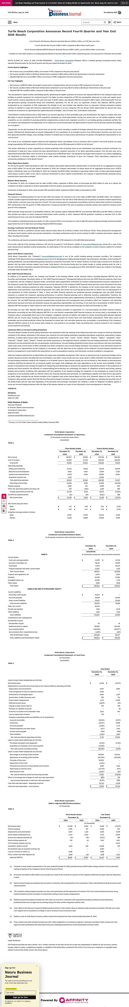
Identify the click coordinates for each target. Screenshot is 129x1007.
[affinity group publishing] (4, 506)
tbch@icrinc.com (14, 395)
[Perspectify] (4, 501)
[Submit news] (4, 496)
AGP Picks (6, 3)
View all (124, 3)
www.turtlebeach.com (39, 259)
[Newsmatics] (4, 510)
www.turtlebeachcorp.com (52, 256)
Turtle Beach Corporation (64, 60)
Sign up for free (20, 997)
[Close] (37, 966)
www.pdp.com (74, 267)
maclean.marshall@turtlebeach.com (21, 415)
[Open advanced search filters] (109, 22)
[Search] (105, 22)
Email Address (11, 989)
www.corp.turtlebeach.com (92, 244)
